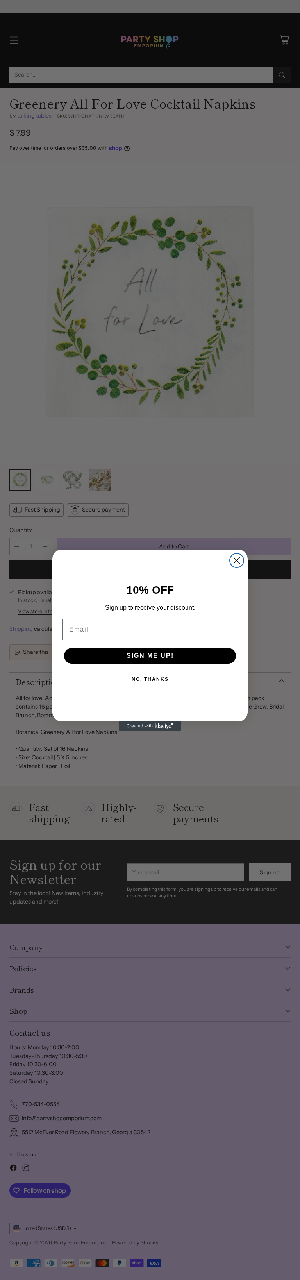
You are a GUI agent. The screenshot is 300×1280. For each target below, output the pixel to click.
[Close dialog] (237, 560)
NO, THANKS (150, 679)
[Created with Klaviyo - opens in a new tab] (150, 726)
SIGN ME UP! (150, 655)
